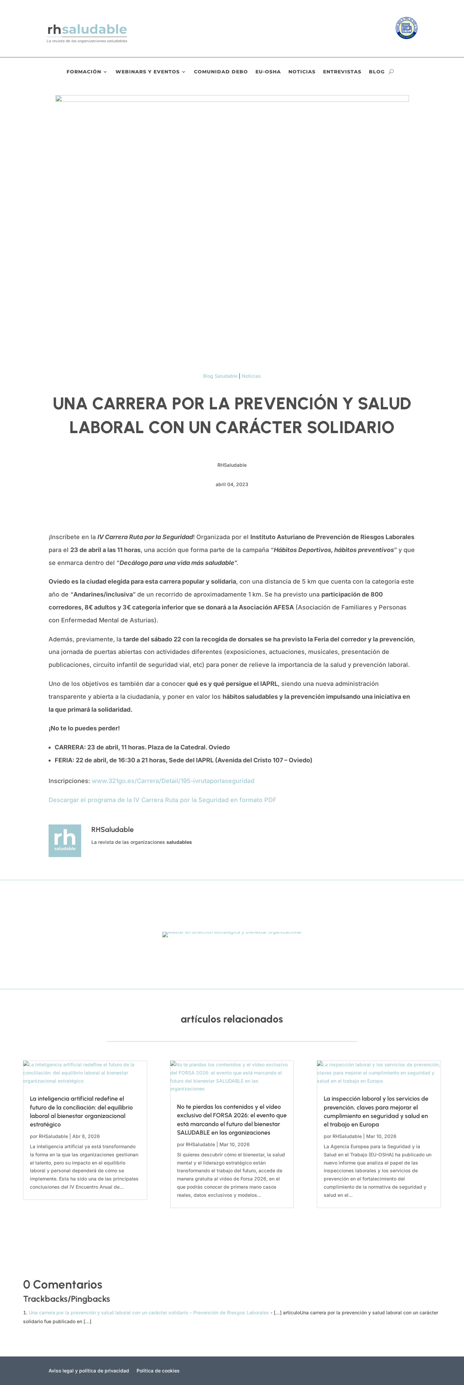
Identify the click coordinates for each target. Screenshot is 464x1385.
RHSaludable (53, 1136)
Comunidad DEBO (221, 72)
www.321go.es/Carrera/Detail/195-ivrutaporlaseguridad (173, 780)
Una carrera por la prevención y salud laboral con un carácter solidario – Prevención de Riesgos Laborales (149, 1312)
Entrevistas (342, 72)
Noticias (302, 72)
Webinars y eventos (147, 72)
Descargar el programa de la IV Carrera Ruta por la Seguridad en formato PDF (162, 799)
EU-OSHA (268, 72)
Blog (377, 72)
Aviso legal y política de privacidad (89, 1370)
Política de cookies (158, 1370)
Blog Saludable (220, 376)
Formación (84, 72)
